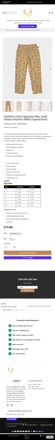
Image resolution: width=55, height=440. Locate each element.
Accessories (36, 20)
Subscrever (27, 290)
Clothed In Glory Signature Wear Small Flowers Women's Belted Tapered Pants (26, 30)
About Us (33, 23)
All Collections (10, 20)
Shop (24, 23)
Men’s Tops (39, 23)
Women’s (30, 20)
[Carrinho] (52, 13)
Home (7, 30)
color (5, 233)
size (5, 239)
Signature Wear (18, 23)
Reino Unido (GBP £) (31, 425)
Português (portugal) (46, 425)
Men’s (25, 20)
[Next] (51, 2)
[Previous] (16, 2)
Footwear (42, 20)
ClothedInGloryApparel (17, 424)
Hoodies (48, 20)
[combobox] (10, 12)
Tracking (28, 23)
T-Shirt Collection (19, 20)
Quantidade (7, 243)
